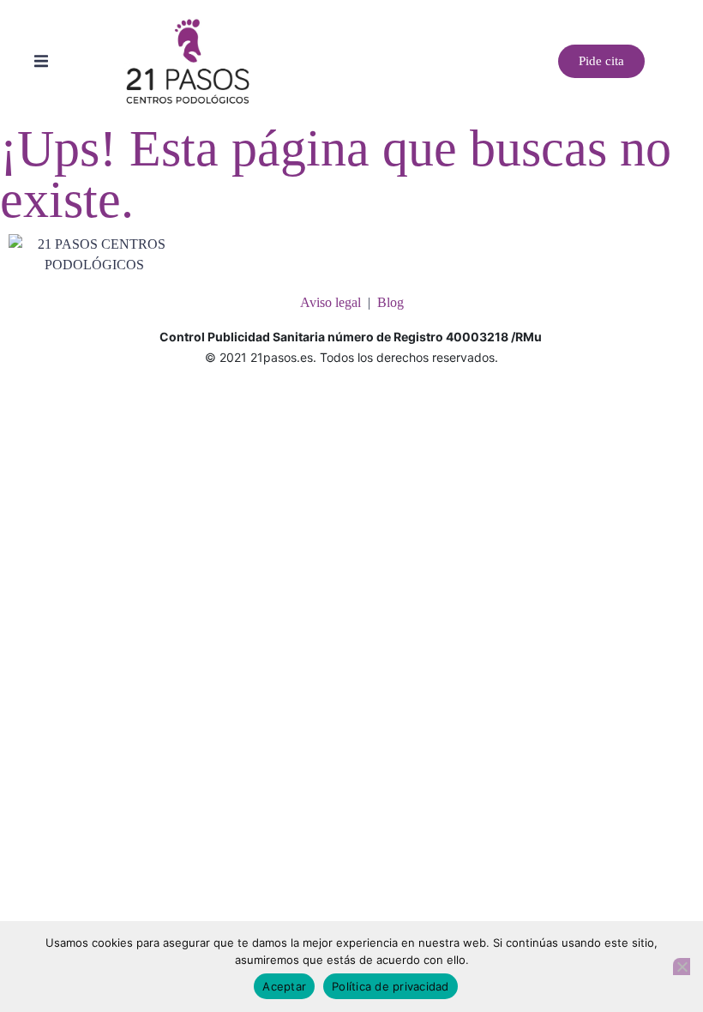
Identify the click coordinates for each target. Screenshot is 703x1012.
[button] (41, 60)
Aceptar (284, 986)
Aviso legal (330, 302)
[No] (681, 966)
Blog (390, 302)
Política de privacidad (390, 986)
